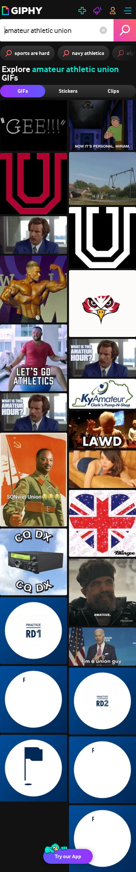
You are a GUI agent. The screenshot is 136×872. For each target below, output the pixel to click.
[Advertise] (97, 10)
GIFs (22, 91)
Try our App (68, 856)
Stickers (68, 91)
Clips (113, 91)
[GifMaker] (82, 10)
